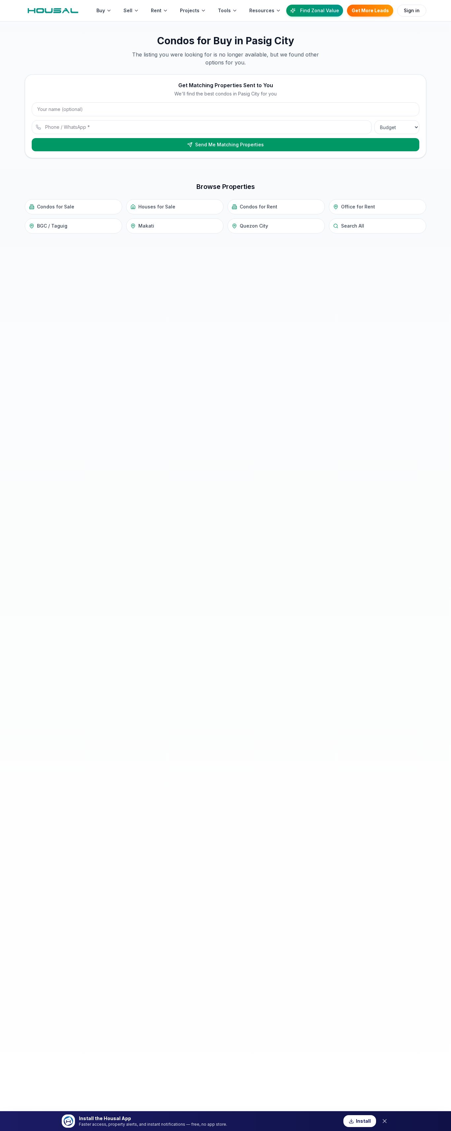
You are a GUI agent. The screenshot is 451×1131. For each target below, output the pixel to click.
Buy (100, 10)
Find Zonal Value (319, 10)
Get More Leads (370, 10)
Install (363, 1121)
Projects (189, 10)
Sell (127, 10)
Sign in (412, 10)
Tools (224, 10)
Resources (261, 10)
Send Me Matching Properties (229, 144)
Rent (156, 10)
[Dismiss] (384, 1121)
